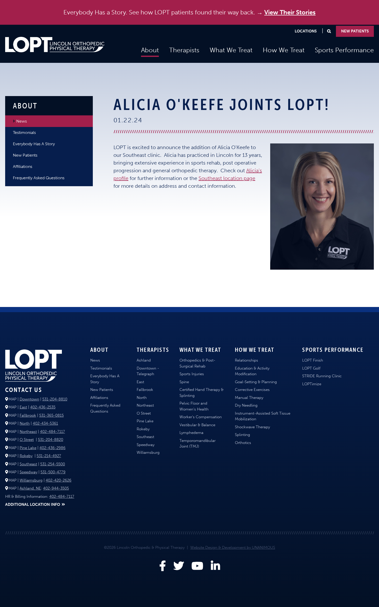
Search (329, 32)
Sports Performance (344, 50)
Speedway (28, 472)
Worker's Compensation (200, 417)
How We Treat (283, 50)
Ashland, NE (30, 488)
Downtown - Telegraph (148, 371)
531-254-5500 (52, 464)
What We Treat (231, 50)
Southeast (28, 464)
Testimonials (24, 132)
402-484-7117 (52, 431)
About (150, 50)
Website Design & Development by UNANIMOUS (232, 547)
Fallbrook (28, 415)
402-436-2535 (42, 407)
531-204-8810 (54, 399)
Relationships (246, 360)
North (25, 423)
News (21, 121)
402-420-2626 (58, 480)
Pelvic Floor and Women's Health (194, 406)
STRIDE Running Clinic (322, 376)
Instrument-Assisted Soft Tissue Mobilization (262, 416)
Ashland (144, 360)
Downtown (29, 399)
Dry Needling (246, 405)
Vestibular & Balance (197, 425)
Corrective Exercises (252, 389)
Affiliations (22, 166)
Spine (184, 382)
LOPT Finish (312, 360)
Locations (306, 31)
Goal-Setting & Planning (256, 382)
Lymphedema (191, 432)
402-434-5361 (45, 423)
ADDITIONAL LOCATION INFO (32, 504)
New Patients (355, 31)
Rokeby (26, 456)
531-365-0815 (51, 415)
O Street (27, 439)
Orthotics (243, 442)
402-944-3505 (56, 488)
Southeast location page (227, 178)
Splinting (242, 434)
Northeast (28, 431)
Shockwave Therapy (252, 427)
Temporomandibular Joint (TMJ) (197, 443)
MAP (13, 399)
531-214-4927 (49, 456)
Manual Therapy (249, 397)
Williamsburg (31, 480)
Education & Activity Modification (252, 371)
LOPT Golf (311, 368)
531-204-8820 (50, 439)
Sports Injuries (191, 374)
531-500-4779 (52, 472)
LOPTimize (311, 384)
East (23, 407)
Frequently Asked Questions (38, 177)
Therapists (184, 50)
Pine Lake (28, 448)
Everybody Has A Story (34, 143)
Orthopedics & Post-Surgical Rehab (197, 363)
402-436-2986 (52, 448)
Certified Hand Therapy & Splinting (201, 392)
